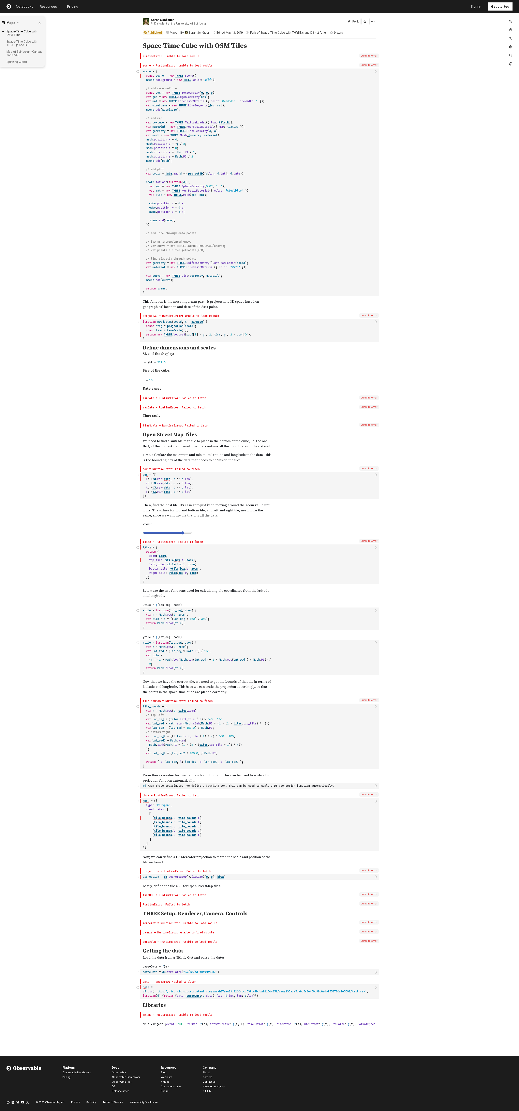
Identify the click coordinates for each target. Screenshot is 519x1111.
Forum (164, 1091)
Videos (165, 1081)
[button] (138, 40)
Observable (119, 1072)
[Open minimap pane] (510, 38)
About (206, 1072)
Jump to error (369, 55)
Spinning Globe (16, 61)
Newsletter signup (214, 1086)
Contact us (209, 1081)
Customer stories (171, 1086)
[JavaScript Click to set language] (138, 182)
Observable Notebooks (76, 1072)
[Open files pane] (510, 21)
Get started (500, 6)
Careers (207, 1077)
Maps (173, 32)
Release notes (120, 1091)
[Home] (24, 1080)
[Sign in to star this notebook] (364, 21)
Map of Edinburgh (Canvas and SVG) (24, 53)
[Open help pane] (510, 63)
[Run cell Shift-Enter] (376, 71)
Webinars (166, 1077)
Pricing (72, 6)
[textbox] (260, 182)
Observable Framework (126, 1077)
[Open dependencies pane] (510, 46)
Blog (163, 1072)
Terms (113, 1102)
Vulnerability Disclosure (144, 1102)
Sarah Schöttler (162, 19)
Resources (48, 6)
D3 (113, 1086)
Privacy (75, 1102)
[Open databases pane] (510, 29)
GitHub (207, 1091)
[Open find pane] (510, 55)
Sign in (476, 6)
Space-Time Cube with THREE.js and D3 (287, 32)
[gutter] (70, 46)
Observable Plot (121, 1081)
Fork (355, 21)
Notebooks (24, 6)
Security (91, 1102)
